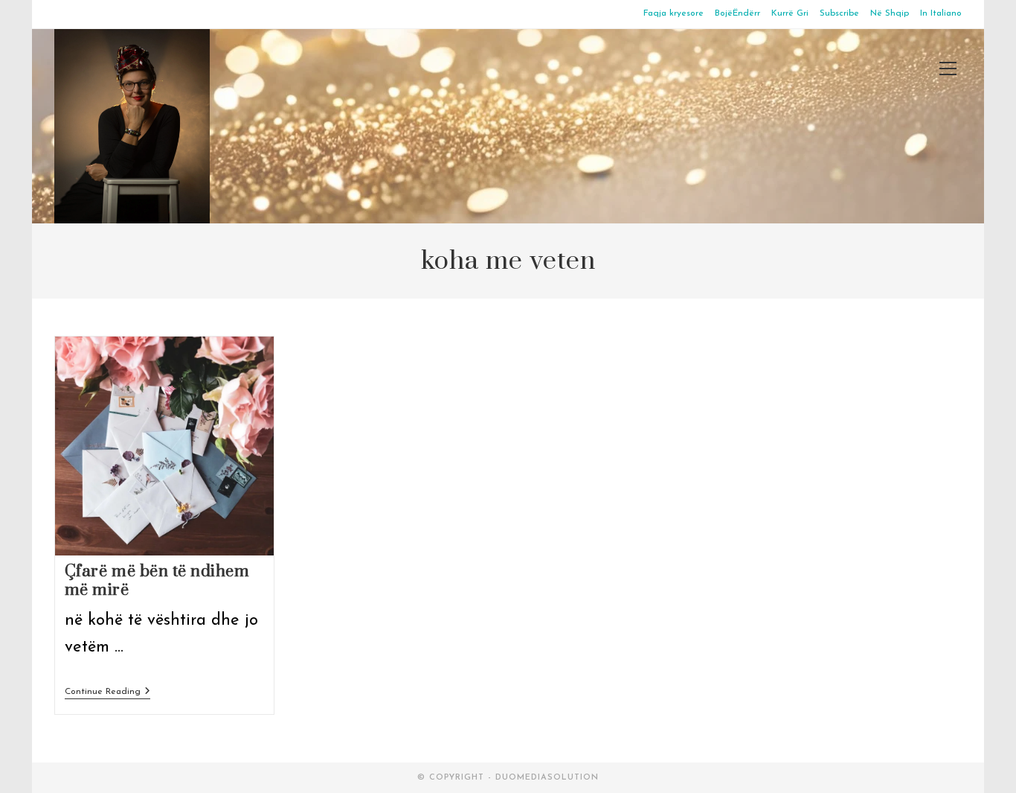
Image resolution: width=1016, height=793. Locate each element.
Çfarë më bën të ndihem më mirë (157, 580)
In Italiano (941, 13)
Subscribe (839, 13)
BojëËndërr (737, 13)
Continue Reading (107, 693)
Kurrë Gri (789, 13)
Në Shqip (889, 13)
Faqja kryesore (673, 13)
